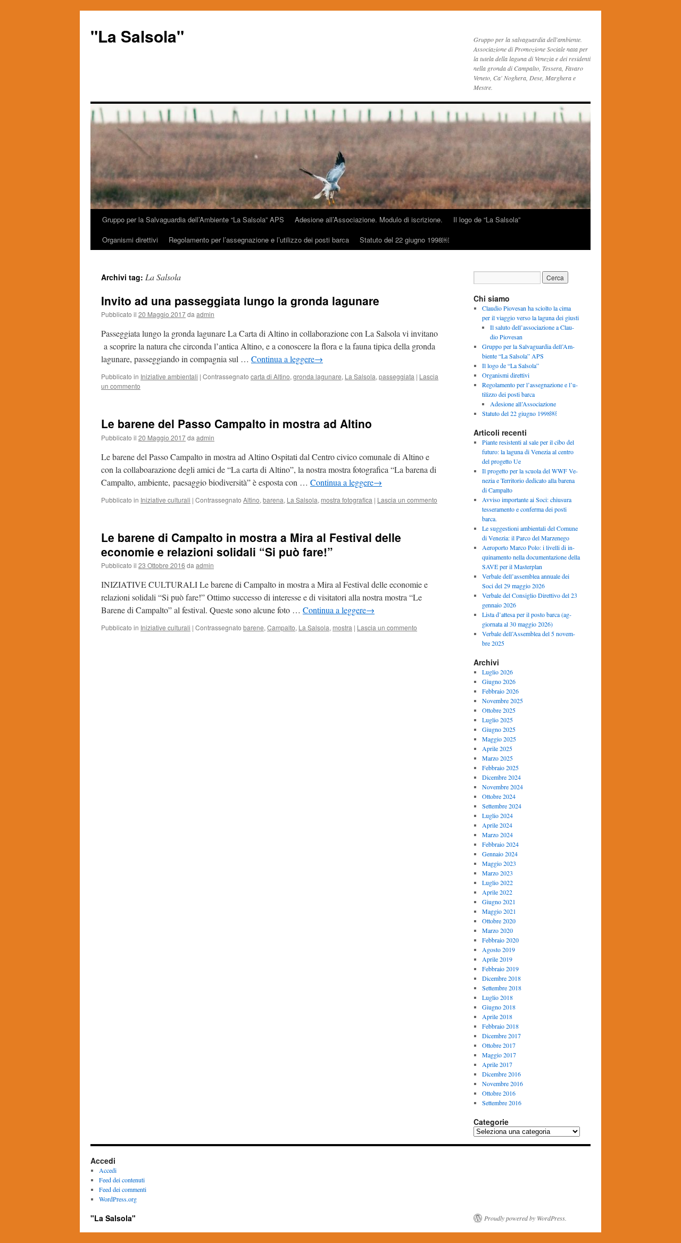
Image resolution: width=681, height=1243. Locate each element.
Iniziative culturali (165, 499)
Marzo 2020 (497, 930)
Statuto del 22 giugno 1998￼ (404, 240)
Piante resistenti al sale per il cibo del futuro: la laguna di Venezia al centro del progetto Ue (528, 451)
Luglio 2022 (497, 882)
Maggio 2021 (499, 911)
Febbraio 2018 (500, 1026)
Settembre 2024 (501, 806)
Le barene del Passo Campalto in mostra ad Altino (236, 423)
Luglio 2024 (497, 815)
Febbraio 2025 (500, 767)
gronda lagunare (317, 376)
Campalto (281, 627)
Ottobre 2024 (499, 796)
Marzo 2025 (497, 758)
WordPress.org (118, 1199)
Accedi (108, 1170)
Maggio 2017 (499, 1054)
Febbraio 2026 (500, 691)
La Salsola (360, 376)
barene (253, 627)
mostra (342, 627)
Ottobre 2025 (499, 710)
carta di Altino (270, 376)
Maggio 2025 (499, 739)
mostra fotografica (346, 499)
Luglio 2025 (497, 719)
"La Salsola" (137, 35)
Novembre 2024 (502, 786)
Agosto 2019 (498, 949)
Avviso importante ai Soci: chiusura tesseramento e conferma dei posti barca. (526, 509)
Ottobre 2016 (499, 1093)
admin (205, 314)
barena (273, 499)
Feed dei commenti (122, 1189)
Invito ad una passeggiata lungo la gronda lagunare (240, 300)
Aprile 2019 (497, 959)
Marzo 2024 (497, 834)
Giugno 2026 (499, 681)
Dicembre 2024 (501, 777)
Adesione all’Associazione (523, 403)
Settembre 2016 (501, 1102)
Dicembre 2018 (501, 978)
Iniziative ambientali (169, 376)
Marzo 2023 (497, 873)
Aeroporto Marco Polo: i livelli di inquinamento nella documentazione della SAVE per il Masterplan (531, 557)
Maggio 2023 (499, 863)
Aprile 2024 (497, 825)
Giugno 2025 (499, 729)
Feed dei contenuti (122, 1179)
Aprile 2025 (497, 748)
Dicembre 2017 (501, 1035)
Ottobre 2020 (499, 920)
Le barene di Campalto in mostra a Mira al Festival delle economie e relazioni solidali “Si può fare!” (251, 544)
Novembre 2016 (502, 1083)
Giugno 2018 (499, 1007)
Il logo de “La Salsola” (486, 219)
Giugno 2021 (499, 901)
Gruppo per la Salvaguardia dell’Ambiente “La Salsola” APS (193, 219)
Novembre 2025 (502, 700)
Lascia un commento (407, 499)
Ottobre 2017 (499, 1045)
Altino (251, 499)
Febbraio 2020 (500, 940)
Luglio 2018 (497, 997)
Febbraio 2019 (500, 968)
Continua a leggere (287, 358)
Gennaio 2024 (500, 853)
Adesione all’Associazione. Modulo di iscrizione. (369, 219)
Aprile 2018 (497, 1016)
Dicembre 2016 (501, 1074)
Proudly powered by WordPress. (525, 1218)
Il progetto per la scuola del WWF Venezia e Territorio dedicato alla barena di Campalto (530, 480)
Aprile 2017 (497, 1064)
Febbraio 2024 (500, 844)
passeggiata (396, 376)
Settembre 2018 (501, 987)
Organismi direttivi (130, 240)
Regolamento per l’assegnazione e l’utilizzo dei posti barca (259, 240)
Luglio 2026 (497, 672)
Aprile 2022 (497, 892)
